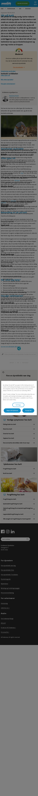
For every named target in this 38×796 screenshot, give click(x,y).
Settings (18, 405)
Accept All (28, 410)
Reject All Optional (12, 410)
